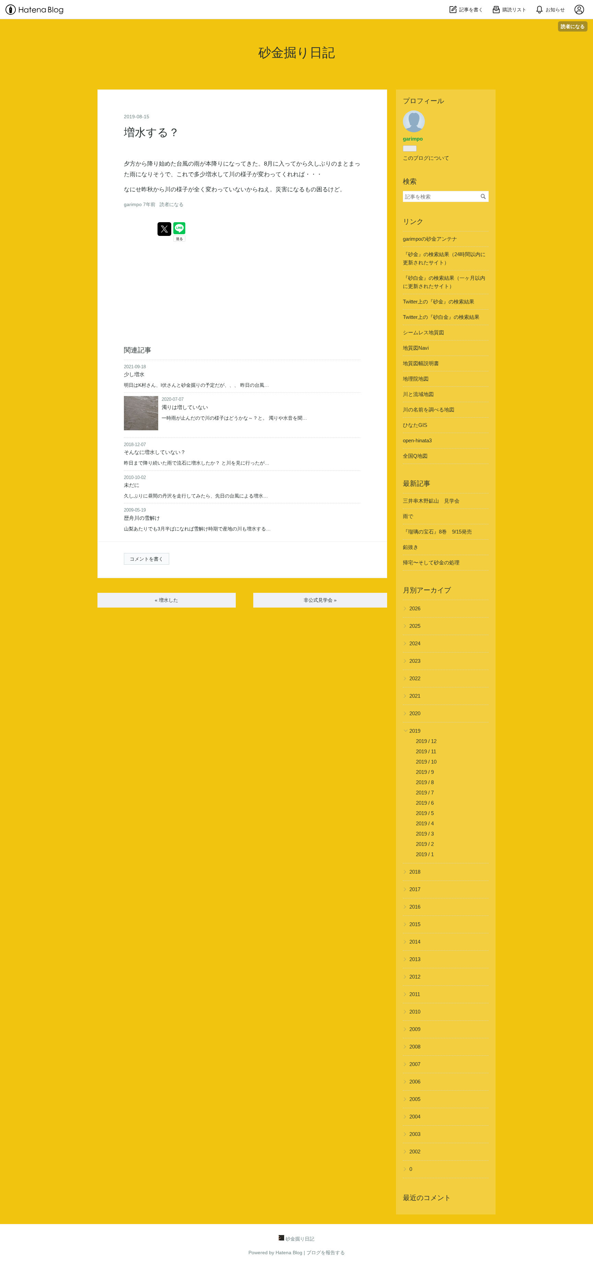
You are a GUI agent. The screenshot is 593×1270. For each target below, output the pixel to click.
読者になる (573, 26)
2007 (414, 1064)
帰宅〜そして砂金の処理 (431, 562)
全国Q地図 (415, 456)
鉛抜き (410, 547)
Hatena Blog (289, 1252)
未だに (131, 485)
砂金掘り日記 (296, 53)
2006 (414, 1082)
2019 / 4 (425, 823)
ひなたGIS (415, 425)
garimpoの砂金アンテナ (430, 239)
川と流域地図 (418, 394)
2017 (414, 889)
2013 (414, 959)
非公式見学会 (320, 600)
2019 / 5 (425, 813)
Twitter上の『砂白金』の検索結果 (441, 317)
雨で (408, 516)
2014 (414, 942)
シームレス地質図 (423, 332)
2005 (414, 1099)
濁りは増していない (185, 407)
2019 (414, 731)
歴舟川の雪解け (142, 518)
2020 (414, 713)
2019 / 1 (425, 854)
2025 (414, 626)
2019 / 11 (426, 751)
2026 (414, 608)
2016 (414, 907)
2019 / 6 (425, 803)
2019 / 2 (425, 844)
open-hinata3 (417, 440)
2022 (414, 678)
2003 (414, 1134)
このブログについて (426, 158)
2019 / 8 (425, 782)
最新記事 (416, 483)
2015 (414, 924)
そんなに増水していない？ (155, 452)
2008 (414, 1047)
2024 (414, 643)
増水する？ (151, 132)
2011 (414, 994)
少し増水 (134, 374)
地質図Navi (416, 348)
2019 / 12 (426, 741)
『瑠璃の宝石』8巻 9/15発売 (437, 532)
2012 (414, 977)
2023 (414, 661)
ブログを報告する (325, 1252)
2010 (414, 1012)
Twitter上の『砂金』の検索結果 (438, 301)
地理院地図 (416, 379)
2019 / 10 (426, 762)
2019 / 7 (425, 792)
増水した (166, 600)
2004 (414, 1116)
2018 (414, 872)
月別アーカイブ (427, 590)
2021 (414, 696)
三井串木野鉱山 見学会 (431, 501)
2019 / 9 (425, 772)
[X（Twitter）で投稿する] (164, 229)
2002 (414, 1151)
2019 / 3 (425, 834)
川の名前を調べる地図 (428, 409)
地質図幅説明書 (421, 363)
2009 (414, 1029)
